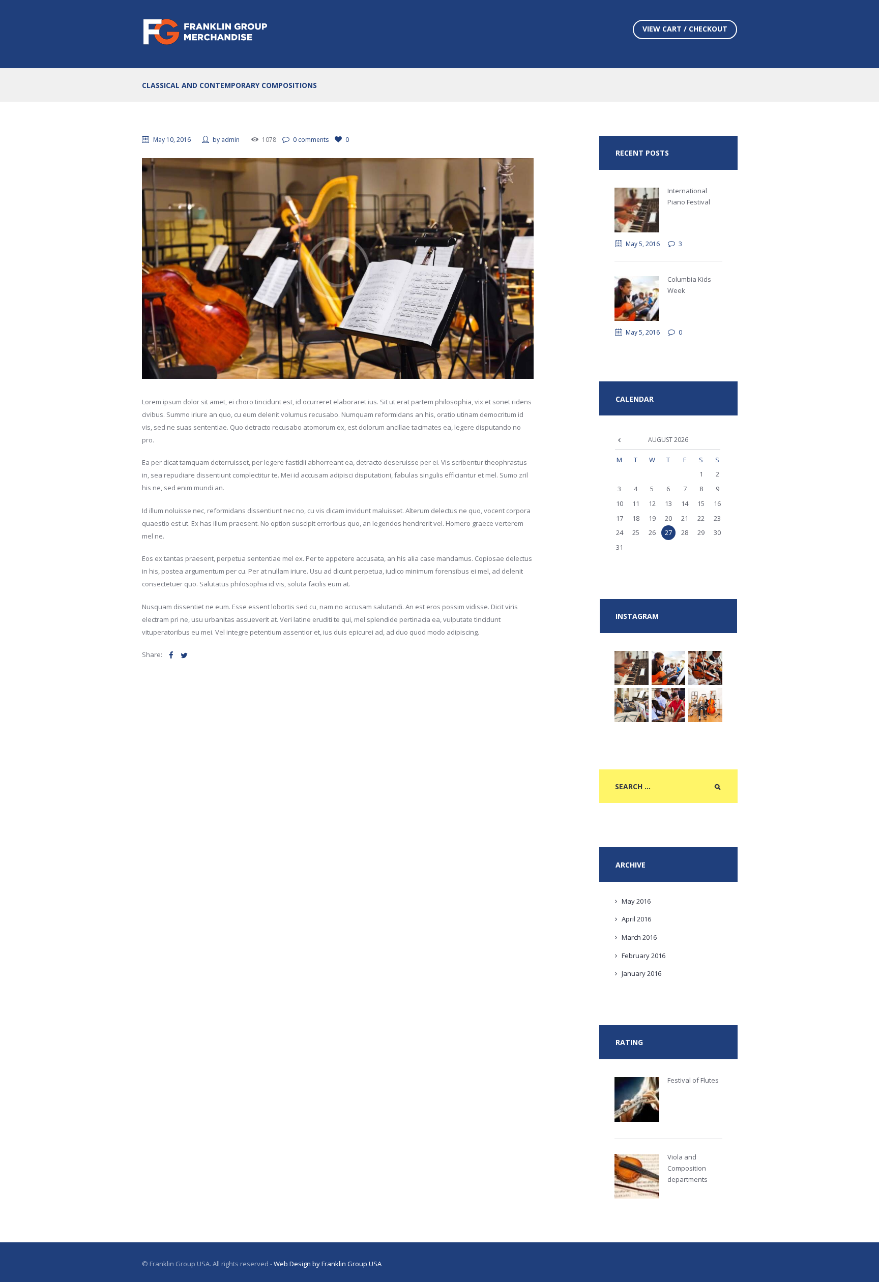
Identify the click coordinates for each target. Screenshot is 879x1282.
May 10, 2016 (172, 139)
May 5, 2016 (643, 244)
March (639, 937)
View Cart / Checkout (684, 29)
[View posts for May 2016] (619, 439)
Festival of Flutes (693, 1080)
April (636, 918)
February (643, 955)
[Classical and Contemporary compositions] (338, 268)
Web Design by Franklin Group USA (328, 1263)
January (641, 973)
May (636, 901)
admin (230, 139)
